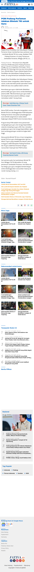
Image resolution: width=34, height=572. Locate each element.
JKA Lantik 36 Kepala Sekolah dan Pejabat (14, 186)
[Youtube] (20, 560)
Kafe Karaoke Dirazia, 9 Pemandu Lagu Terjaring (16, 197)
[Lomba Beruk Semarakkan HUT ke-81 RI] (8, 216)
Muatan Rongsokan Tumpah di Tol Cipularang (16, 440)
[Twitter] (14, 560)
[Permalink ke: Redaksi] (2, 27)
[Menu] (2, 4)
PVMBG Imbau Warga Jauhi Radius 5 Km (18, 457)
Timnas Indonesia (9, 473)
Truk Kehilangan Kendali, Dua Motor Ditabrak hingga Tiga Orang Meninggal (15, 189)
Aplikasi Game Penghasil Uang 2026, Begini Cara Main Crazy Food (18, 350)
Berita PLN (4, 543)
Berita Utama (4, 16)
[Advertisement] (17, 390)
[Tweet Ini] (21, 205)
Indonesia (7, 470)
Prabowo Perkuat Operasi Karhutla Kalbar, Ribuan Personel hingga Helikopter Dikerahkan (16, 434)
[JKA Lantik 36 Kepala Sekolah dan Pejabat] (25, 216)
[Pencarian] (32, 4)
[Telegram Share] (28, 205)
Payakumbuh (4, 534)
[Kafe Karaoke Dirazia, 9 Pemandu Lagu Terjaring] (8, 250)
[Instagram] (17, 560)
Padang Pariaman (12, 16)
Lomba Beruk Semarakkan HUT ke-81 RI (13, 184)
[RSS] (23, 560)
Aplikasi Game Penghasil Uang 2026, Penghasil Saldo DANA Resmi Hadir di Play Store (18, 356)
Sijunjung (4, 537)
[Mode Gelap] (29, 4)
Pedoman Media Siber (7, 546)
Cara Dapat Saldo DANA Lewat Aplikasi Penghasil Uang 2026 (17, 362)
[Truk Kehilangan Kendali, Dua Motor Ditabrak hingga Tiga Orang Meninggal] (8, 233)
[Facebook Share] (18, 205)
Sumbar (20, 473)
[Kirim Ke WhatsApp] (31, 205)
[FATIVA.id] (11, 4)
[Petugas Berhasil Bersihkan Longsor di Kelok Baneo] (25, 250)
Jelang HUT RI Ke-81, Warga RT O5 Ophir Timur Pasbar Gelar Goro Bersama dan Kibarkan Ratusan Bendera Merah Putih (17, 339)
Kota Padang (4, 532)
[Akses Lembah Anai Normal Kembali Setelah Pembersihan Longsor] (25, 233)
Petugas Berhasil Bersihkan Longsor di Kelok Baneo (17, 199)
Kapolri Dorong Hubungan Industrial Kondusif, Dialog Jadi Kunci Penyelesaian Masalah (18, 452)
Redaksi (6, 26)
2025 (27, 473)
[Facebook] (11, 560)
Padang (15, 470)
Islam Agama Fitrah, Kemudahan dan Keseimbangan (16, 333)
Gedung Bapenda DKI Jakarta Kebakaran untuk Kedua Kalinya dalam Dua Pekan (19, 446)
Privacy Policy (5, 548)
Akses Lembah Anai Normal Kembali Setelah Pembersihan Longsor (14, 193)
